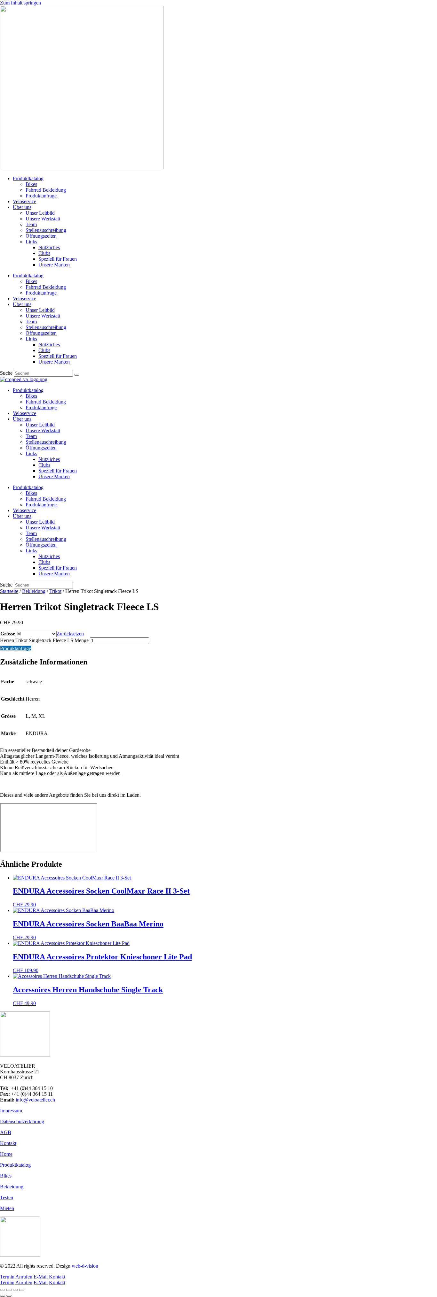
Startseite (9, 591)
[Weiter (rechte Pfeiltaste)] (9, 1296)
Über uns (22, 207)
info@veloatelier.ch (35, 1099)
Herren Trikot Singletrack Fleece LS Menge (44, 640)
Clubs (44, 253)
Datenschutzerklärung (22, 1121)
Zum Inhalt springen (20, 2)
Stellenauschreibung (46, 230)
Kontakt (8, 1143)
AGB (5, 1132)
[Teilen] (15, 1290)
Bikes (31, 184)
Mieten (7, 1208)
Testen (6, 1197)
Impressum (11, 1110)
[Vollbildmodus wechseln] (9, 1290)
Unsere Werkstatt (43, 218)
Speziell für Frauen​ (57, 259)
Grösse (7, 633)
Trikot (55, 591)
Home (6, 1154)
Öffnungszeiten (41, 236)
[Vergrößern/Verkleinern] (2, 1290)
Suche (6, 373)
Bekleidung (33, 591)
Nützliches (49, 247)
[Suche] (76, 375)
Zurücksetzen (70, 633)
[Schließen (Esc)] (21, 1290)
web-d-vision (85, 1266)
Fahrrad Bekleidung (46, 190)
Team (31, 224)
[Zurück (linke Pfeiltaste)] (2, 1296)
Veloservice (24, 201)
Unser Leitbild (40, 213)
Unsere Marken (54, 264)
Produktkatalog (28, 178)
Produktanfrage (41, 195)
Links (31, 241)
